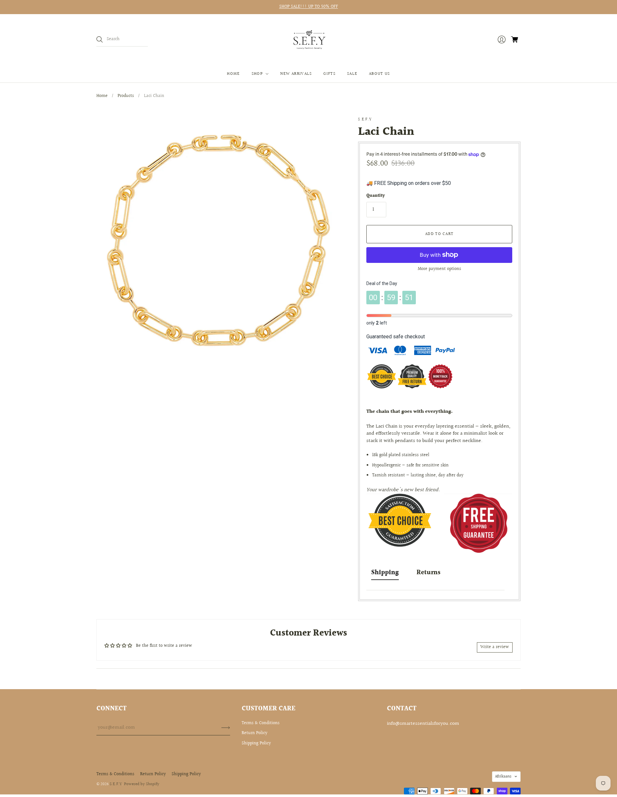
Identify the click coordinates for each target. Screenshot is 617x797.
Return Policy (254, 733)
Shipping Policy (256, 743)
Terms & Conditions (261, 723)
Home (233, 74)
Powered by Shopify (141, 784)
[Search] (99, 39)
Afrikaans (503, 776)
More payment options (439, 269)
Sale (352, 74)
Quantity (375, 196)
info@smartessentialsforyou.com (423, 724)
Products (126, 96)
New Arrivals (296, 74)
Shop (257, 74)
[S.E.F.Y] (309, 40)
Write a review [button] (494, 647)
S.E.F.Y (364, 120)
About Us (379, 74)
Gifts (329, 74)
